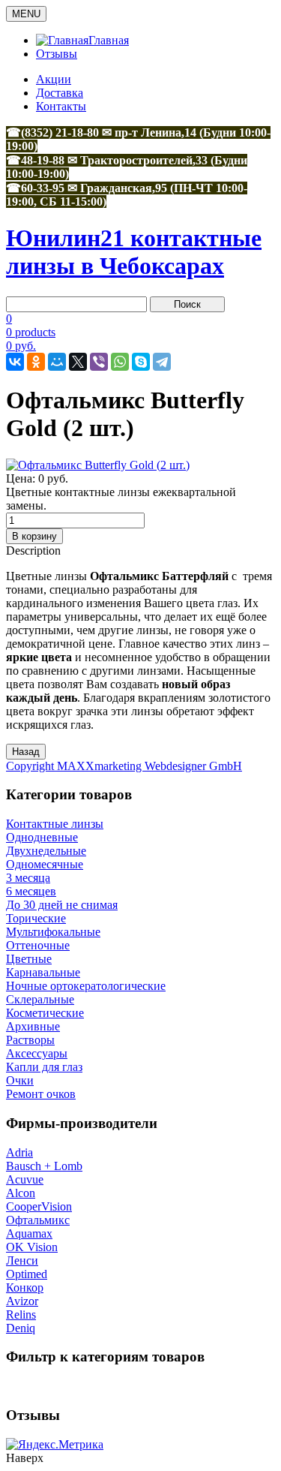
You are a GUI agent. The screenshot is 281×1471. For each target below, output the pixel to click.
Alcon (20, 1193)
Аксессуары (36, 1053)
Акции (53, 79)
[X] (78, 362)
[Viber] (99, 362)
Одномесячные (44, 864)
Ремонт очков (41, 1093)
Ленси (22, 1260)
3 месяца (28, 877)
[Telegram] (162, 362)
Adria (19, 1152)
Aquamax (29, 1233)
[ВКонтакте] (15, 362)
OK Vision (32, 1247)
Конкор (24, 1287)
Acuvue (24, 1179)
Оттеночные (38, 945)
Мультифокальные (53, 931)
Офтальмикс (38, 1220)
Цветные (29, 958)
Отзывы (56, 53)
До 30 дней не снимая (62, 904)
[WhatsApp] (120, 362)
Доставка (59, 92)
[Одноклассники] (36, 362)
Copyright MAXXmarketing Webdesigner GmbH (124, 766)
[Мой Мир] (57, 362)
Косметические (45, 1012)
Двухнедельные (46, 850)
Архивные (33, 1026)
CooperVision (39, 1206)
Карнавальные (43, 972)
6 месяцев (31, 891)
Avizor (22, 1301)
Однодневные (42, 837)
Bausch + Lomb (44, 1166)
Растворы (30, 1039)
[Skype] (141, 362)
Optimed (26, 1274)
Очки (20, 1080)
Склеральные (40, 999)
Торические (36, 918)
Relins (21, 1314)
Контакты (61, 106)
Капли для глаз (44, 1066)
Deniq (20, 1328)
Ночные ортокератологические (86, 985)
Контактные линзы (54, 823)
